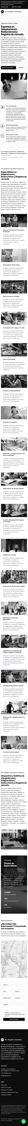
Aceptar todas (4, 6)
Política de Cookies (6, 1087)
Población (18, 998)
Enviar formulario (14, 1019)
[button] (14, 959)
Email (5, 991)
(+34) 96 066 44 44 (6, 1073)
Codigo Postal (7, 998)
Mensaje (5, 1004)
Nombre (5, 984)
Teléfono (17, 991)
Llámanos (21, 67)
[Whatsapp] (23, 1121)
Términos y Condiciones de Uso (9, 1092)
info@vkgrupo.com (6, 1075)
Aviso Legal (4, 1085)
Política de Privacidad (6, 1090)
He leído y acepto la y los (15, 1014)
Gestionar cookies (16, 6)
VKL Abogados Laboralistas (13, 11)
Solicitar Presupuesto (7, 67)
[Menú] (2, 14)
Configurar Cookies (6, 1094)
